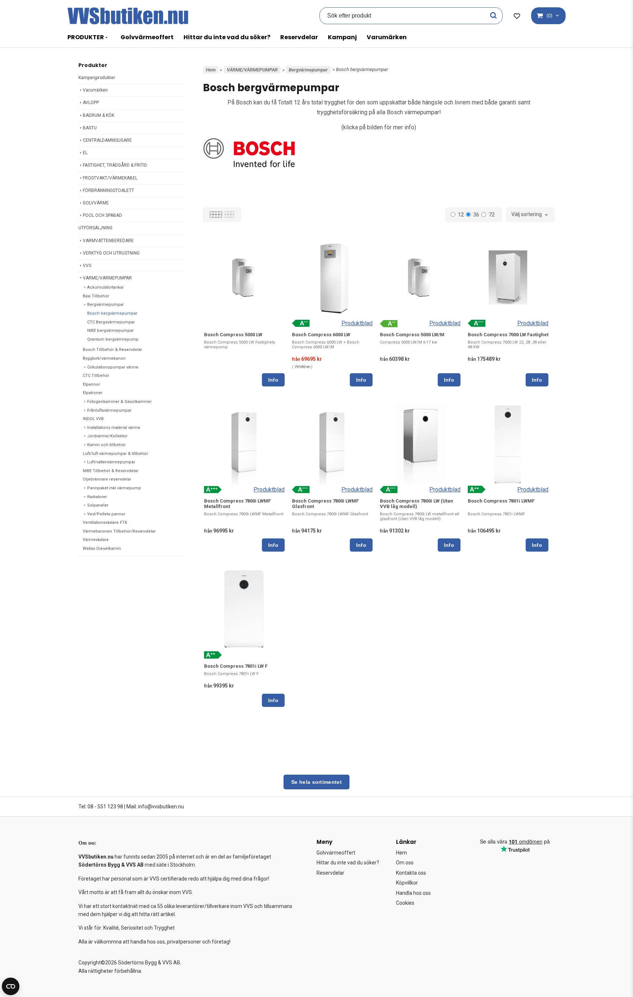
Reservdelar (299, 37)
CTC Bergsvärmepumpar (111, 322)
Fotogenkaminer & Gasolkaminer (119, 401)
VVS (87, 265)
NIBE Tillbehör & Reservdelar (110, 470)
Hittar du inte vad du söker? (227, 37)
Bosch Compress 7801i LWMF (501, 501)
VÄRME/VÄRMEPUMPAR (107, 278)
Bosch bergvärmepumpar (112, 313)
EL (85, 152)
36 (476, 215)
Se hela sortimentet (316, 782)
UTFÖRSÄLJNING (95, 227)
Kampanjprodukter (96, 77)
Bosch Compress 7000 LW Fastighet (508, 334)
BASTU (90, 127)
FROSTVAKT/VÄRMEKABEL (110, 178)
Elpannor (91, 384)
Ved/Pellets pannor (106, 514)
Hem (211, 70)
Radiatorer (97, 496)
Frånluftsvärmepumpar (109, 410)
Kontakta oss (411, 873)
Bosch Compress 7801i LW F (235, 666)
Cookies (405, 903)
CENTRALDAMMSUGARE (107, 140)
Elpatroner (93, 392)
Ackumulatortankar (105, 287)
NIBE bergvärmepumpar (110, 330)
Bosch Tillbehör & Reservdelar (112, 349)
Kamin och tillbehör (106, 444)
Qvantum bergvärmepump (112, 339)
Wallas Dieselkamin (102, 548)
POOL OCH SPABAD (102, 215)
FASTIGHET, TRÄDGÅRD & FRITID (115, 165)
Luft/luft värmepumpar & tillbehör (115, 453)
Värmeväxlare (96, 539)
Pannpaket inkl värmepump (114, 488)
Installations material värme (113, 427)
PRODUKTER (85, 37)
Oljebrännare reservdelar (107, 479)
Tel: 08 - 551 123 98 (100, 806)
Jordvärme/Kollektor (107, 436)
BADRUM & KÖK (98, 115)
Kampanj (342, 37)
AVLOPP (91, 102)
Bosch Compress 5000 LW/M (412, 334)
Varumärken (387, 37)
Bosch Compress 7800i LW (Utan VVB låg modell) (416, 503)
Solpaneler (97, 505)
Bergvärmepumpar (105, 304)
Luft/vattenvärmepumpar (111, 462)
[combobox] (530, 215)
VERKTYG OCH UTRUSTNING (111, 253)
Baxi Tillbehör (96, 296)
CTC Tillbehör (96, 375)
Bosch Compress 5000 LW (233, 334)
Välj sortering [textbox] (526, 214)
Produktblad (357, 323)
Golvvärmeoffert (147, 37)
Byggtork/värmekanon (104, 358)
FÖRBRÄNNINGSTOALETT (108, 190)
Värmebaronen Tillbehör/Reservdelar (119, 531)
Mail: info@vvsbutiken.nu (155, 806)
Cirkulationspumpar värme (112, 367)
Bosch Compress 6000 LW (321, 334)
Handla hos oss (413, 893)
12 (461, 215)
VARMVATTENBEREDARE (108, 240)
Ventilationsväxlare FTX (105, 522)
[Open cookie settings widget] (10, 986)
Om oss (405, 863)
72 (492, 215)
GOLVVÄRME (96, 202)
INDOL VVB (93, 418)
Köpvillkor (407, 883)
